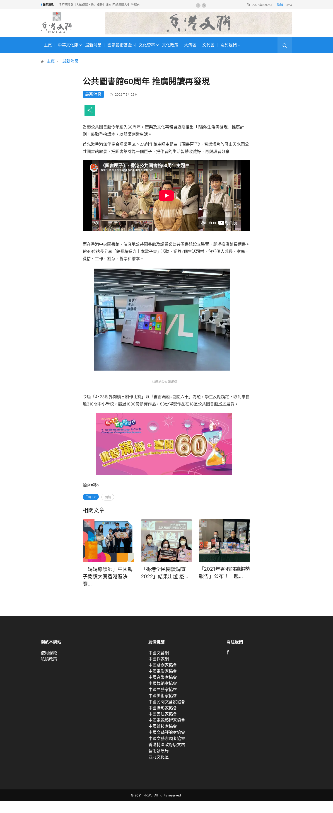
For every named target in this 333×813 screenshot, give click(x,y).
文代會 (208, 45)
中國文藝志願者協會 (166, 738)
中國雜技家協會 (162, 726)
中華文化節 (68, 45)
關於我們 (228, 45)
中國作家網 (158, 659)
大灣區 (190, 45)
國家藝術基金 (119, 45)
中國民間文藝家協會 (166, 701)
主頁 (48, 45)
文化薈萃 (147, 45)
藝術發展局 (158, 750)
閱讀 (108, 497)
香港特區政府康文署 (166, 744)
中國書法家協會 (162, 714)
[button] (198, 5)
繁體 (280, 5)
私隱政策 (49, 659)
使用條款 (49, 652)
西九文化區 (158, 757)
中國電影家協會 (162, 671)
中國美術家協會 (162, 695)
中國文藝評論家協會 (166, 732)
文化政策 (170, 45)
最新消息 (93, 45)
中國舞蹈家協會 (162, 683)
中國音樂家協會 (162, 677)
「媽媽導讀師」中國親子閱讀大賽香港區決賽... (108, 576)
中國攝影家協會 (162, 708)
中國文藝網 (158, 652)
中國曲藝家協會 (162, 689)
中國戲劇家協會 (162, 665)
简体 (289, 5)
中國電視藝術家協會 (166, 720)
